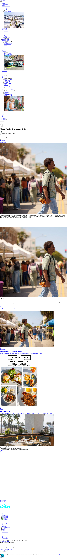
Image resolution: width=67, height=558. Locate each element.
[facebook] (5, 513)
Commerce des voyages (6, 6)
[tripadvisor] (5, 519)
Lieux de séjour (4, 71)
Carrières (3, 536)
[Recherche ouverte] (6, 119)
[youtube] (5, 516)
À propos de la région (5, 8)
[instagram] (5, 515)
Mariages (3, 5)
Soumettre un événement (6, 3)
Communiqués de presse (6, 527)
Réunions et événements (6, 116)
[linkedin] (5, 517)
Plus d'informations (58, 554)
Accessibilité (4, 529)
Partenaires (4, 526)
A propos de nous (5, 532)
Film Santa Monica (5, 4)
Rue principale (2, 135)
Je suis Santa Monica (5, 535)
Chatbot (3, 530)
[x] (3, 514)
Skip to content (2, 0)
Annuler (2, 121)
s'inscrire (1, 450)
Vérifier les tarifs (7, 74)
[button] (33, 551)
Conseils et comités (5, 534)
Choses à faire (4, 28)
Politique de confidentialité (4, 541)
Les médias (4, 528)
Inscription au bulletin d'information (6, 549)
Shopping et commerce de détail (7, 88)
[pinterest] (5, 518)
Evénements (4, 50)
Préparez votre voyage (5, 76)
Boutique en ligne (5, 537)
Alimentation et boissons (6, 39)
